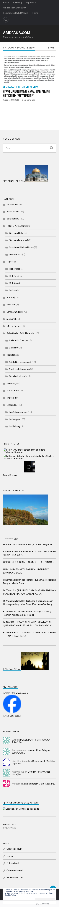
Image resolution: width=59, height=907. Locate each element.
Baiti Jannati (13, 218)
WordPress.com (15, 877)
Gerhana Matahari (18, 240)
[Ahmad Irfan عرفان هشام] (12, 711)
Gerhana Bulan (16, 232)
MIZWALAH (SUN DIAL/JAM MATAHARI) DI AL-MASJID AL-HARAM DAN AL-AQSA (29, 592)
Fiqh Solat (14, 275)
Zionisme (13, 347)
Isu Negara (14, 419)
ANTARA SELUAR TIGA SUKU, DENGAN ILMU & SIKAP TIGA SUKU (29, 553)
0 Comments (28, 100)
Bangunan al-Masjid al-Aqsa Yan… (34, 762)
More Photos (10, 475)
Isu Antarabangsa (18, 411)
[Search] (5, 20)
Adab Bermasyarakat (20, 361)
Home (6, 2)
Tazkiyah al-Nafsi (18, 376)
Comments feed (15, 870)
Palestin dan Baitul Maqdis (15, 13)
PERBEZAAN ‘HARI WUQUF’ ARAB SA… (31, 740)
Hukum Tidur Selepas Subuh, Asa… (31, 751)
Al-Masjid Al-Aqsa (18, 340)
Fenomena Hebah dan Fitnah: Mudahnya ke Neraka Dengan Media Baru (29, 581)
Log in (10, 855)
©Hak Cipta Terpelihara (24, 2)
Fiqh (9, 261)
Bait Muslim (13, 211)
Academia (12, 204)
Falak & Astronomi (16, 225)
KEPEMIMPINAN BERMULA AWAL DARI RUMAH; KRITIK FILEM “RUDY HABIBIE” (26, 94)
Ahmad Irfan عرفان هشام (16, 693)
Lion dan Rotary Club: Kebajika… (31, 772)
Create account (14, 848)
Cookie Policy (10, 895)
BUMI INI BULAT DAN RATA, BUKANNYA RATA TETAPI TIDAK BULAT (29, 634)
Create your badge (12, 715)
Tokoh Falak (15, 254)
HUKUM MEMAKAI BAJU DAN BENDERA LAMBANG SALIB (26, 571)
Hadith (10, 297)
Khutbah (11, 304)
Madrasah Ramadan (19, 368)
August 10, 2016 (11, 100)
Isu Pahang (14, 426)
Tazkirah (11, 354)
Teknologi (12, 383)
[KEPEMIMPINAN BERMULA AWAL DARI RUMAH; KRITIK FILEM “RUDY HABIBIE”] (29, 69)
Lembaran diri (12, 87)
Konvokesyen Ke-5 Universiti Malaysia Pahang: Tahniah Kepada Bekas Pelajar (27, 613)
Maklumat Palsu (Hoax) (21, 247)
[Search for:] (29, 148)
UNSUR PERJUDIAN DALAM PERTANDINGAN (28, 562)
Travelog (11, 397)
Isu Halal (13, 290)
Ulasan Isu (12, 404)
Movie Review (30, 87)
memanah (11, 318)
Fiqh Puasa (14, 268)
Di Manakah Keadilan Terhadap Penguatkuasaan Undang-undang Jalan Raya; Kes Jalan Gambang (28, 602)
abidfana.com (16, 33)
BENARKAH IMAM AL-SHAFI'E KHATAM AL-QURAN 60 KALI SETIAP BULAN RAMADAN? (27, 623)
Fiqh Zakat (14, 283)
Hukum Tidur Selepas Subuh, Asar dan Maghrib (27, 544)
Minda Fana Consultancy (14, 7)
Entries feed (13, 863)
